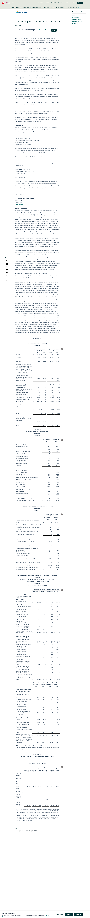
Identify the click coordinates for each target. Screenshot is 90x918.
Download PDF (75, 17)
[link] (40, 3)
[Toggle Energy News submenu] (30, 7)
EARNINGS (28, 830)
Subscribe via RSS (76, 19)
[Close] (87, 914)
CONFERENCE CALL (35, 830)
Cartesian (22, 830)
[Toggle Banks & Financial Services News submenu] (43, 7)
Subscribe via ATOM (77, 21)
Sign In (73, 2)
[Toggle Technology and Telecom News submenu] (78, 7)
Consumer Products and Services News (16, 7)
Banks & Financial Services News (37, 7)
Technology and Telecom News (72, 7)
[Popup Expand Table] (62, 349)
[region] (45, 914)
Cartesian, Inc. (43, 30)
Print (73, 15)
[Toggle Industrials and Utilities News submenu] (66, 7)
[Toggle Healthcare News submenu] (53, 7)
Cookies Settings (59, 914)
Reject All (69, 914)
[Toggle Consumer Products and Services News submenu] (22, 7)
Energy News (26, 7)
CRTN (16, 830)
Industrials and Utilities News (60, 7)
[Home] (8, 3)
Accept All (78, 914)
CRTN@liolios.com (19, 204)
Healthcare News (48, 7)
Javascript (75, 23)
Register (80, 2)
